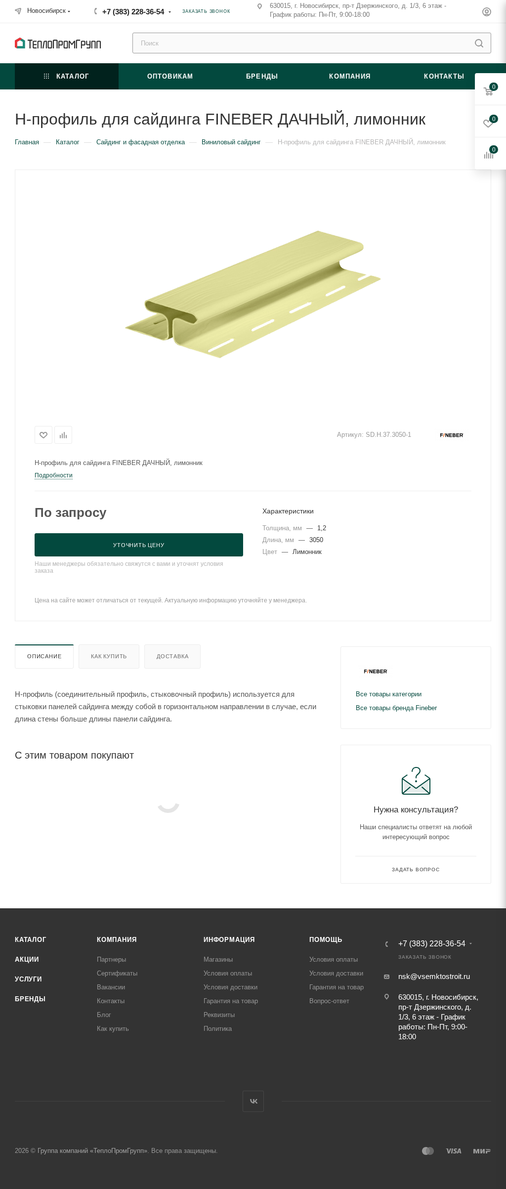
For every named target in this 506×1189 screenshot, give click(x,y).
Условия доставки (230, 987)
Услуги (28, 979)
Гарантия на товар (231, 1001)
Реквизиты (219, 1015)
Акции (27, 959)
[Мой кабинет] (486, 13)
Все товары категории (389, 694)
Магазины (218, 959)
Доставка (172, 656)
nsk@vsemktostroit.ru (434, 976)
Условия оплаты (228, 973)
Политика (218, 1028)
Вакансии (111, 987)
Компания (116, 939)
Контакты (111, 1001)
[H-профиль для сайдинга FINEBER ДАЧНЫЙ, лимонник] (253, 294)
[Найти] (479, 43)
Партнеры (111, 959)
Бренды (30, 999)
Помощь (325, 939)
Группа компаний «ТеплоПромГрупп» (92, 1150)
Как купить (109, 656)
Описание (44, 656)
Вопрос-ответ (329, 1001)
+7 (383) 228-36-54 (133, 11)
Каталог (30, 939)
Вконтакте (253, 1101)
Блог (104, 1015)
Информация (229, 939)
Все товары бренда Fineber (396, 708)
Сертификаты (117, 973)
